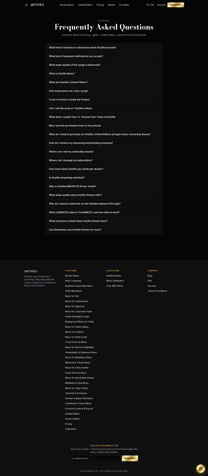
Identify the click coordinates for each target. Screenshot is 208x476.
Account (161, 5)
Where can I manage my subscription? (71, 160)
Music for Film (72, 296)
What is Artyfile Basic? (62, 73)
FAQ (150, 280)
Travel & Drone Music (76, 342)
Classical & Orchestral (76, 393)
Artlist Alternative (73, 291)
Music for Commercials (76, 301)
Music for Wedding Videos (78, 357)
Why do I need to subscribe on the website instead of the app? (85, 203)
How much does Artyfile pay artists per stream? (76, 168)
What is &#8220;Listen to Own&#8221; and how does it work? (84, 212)
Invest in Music (72, 418)
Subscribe (130, 458)
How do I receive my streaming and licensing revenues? (81, 142)
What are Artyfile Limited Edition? (68, 82)
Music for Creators (74, 332)
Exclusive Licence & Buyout (79, 408)
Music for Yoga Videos (76, 388)
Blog (150, 275)
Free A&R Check (114, 286)
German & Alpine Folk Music (79, 398)
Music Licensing (73, 280)
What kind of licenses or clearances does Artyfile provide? (82, 47)
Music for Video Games (77, 367)
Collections (70, 429)
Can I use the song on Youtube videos (70, 108)
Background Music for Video (79, 321)
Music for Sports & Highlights (79, 347)
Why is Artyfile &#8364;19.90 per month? (72, 186)
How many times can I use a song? (68, 90)
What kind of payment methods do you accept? (76, 56)
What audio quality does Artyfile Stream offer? (75, 194)
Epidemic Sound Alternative (79, 286)
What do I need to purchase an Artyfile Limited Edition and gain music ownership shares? (100, 134)
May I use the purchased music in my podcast (75, 125)
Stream (111, 5)
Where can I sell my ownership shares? (71, 151)
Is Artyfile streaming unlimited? (67, 177)
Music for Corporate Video (78, 311)
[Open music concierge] (200, 468)
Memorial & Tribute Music (77, 362)
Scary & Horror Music (75, 372)
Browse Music (67, 5)
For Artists (124, 5)
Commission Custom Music (78, 403)
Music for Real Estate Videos (79, 377)
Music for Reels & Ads (76, 337)
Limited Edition (85, 5)
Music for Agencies (75, 306)
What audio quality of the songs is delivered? (74, 64)
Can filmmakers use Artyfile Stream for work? (75, 229)
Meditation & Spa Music (77, 383)
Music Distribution (115, 280)
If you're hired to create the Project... (70, 99)
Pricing (100, 5)
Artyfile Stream (113, 275)
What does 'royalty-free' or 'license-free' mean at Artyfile (82, 116)
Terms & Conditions (157, 291)
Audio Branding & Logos (77, 316)
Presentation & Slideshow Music (81, 352)
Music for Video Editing (76, 327)
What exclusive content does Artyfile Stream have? (78, 220)
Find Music (176, 5)
